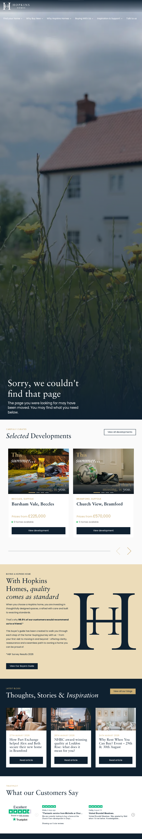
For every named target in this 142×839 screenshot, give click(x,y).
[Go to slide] (32, 492)
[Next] (129, 551)
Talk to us (131, 18)
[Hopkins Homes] (16, 6)
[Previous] (118, 551)
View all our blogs (122, 691)
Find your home (11, 18)
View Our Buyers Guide (22, 666)
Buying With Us (83, 18)
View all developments (120, 432)
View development (38, 531)
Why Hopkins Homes (58, 18)
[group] (38, 471)
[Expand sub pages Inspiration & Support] (140, 6)
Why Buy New (33, 18)
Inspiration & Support (108, 18)
